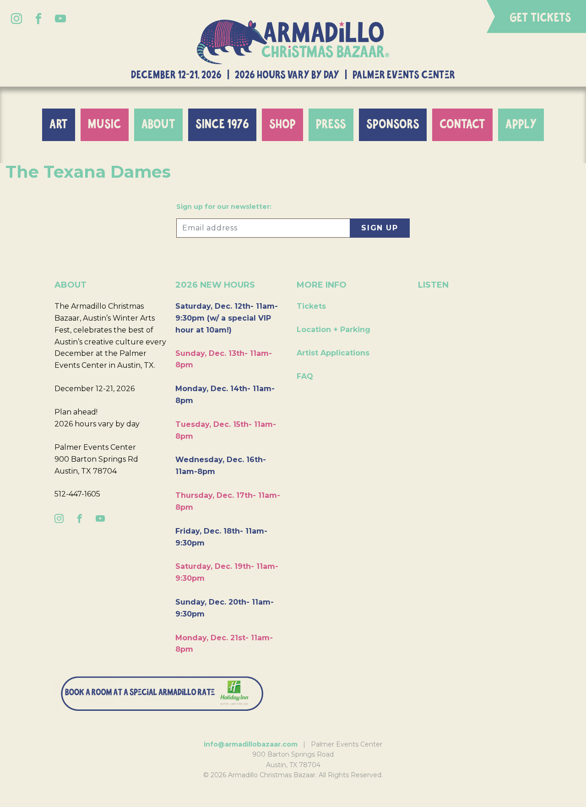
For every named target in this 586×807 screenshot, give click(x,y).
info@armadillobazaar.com (251, 744)
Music (104, 124)
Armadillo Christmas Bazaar (293, 42)
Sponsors (392, 124)
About (158, 124)
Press (331, 124)
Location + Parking (333, 329)
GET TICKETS (540, 18)
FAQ (305, 376)
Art (58, 124)
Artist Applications (333, 353)
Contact (462, 124)
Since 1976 (222, 124)
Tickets (311, 306)
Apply (521, 124)
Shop (282, 124)
